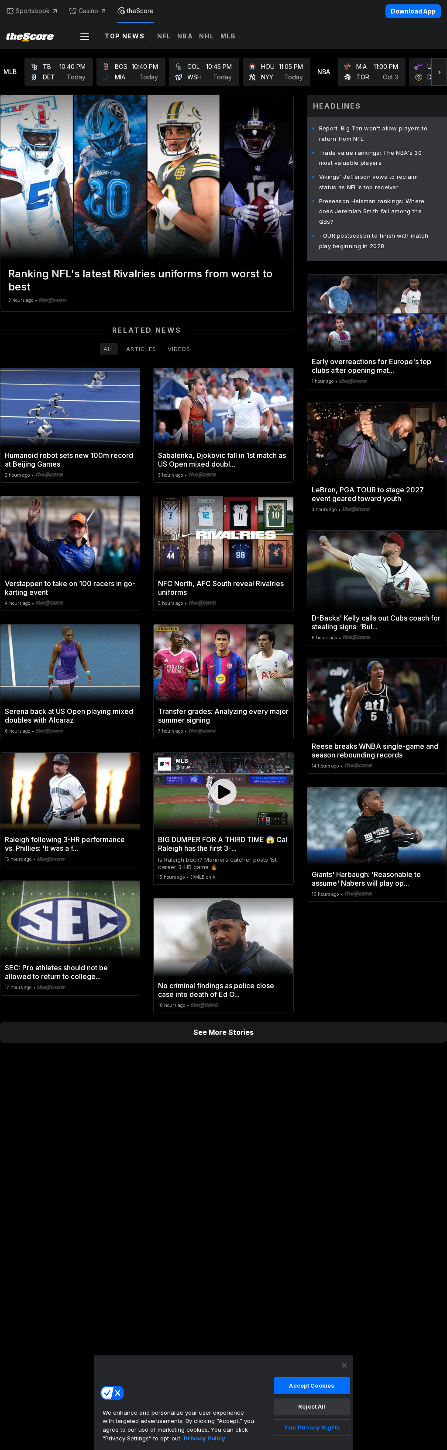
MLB (228, 36)
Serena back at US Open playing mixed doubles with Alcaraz (69, 715)
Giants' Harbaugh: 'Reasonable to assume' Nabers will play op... (366, 878)
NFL (164, 36)
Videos (179, 348)
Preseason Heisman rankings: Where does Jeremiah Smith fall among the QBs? (372, 211)
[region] (223, 1402)
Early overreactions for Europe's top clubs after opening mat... (371, 366)
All (109, 348)
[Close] (344, 1365)
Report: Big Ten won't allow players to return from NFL (373, 133)
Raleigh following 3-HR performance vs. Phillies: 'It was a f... (65, 844)
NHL (206, 36)
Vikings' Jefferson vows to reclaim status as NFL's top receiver (368, 182)
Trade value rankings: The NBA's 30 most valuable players (370, 158)
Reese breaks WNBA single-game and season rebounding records (375, 750)
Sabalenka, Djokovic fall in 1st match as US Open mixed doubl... (222, 459)
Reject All (311, 1406)
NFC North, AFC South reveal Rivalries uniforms (221, 588)
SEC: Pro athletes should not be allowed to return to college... (56, 972)
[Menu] (85, 36)
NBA (185, 36)
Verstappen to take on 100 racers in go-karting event (70, 588)
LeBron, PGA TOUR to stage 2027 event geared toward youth (368, 494)
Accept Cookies (311, 1385)
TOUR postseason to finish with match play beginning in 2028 (374, 240)
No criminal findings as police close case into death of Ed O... (216, 990)
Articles (141, 348)
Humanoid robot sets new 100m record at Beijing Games (69, 459)
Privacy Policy (204, 1438)
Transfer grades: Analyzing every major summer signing (223, 715)
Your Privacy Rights (312, 1427)
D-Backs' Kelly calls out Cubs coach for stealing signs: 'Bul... (376, 622)
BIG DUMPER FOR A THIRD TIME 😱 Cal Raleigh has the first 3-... (222, 844)
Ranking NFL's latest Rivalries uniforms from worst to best (140, 280)
